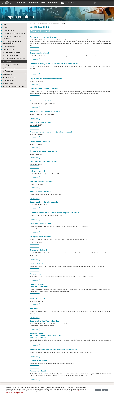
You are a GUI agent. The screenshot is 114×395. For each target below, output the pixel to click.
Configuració (91, 390)
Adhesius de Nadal (9, 46)
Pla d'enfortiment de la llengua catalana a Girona (12, 42)
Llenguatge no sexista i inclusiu (15, 58)
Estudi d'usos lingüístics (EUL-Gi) (13, 86)
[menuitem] (21, 2)
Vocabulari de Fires (9, 77)
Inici (4, 24)
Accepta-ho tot (98, 390)
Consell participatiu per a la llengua (14, 33)
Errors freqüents (10, 68)
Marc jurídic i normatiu (12, 65)
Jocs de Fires (7, 74)
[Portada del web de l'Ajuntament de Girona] (6, 3)
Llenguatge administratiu (12, 52)
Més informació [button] (34, 49)
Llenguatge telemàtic (11, 55)
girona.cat (33, 23)
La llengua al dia (8, 49)
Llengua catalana (42, 23)
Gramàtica (8, 61)
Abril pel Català (8, 83)
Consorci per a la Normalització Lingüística (13, 37)
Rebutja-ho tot (104, 390)
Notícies (5, 27)
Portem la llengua (8, 80)
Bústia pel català (8, 30)
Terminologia (9, 71)
